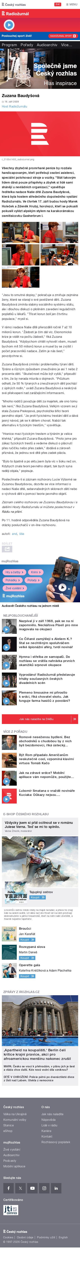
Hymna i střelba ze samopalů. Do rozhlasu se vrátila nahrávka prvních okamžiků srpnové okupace (47, 661)
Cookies (8, 1237)
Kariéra (46, 1131)
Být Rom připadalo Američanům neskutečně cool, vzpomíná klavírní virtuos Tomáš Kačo (46, 759)
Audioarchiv (47, 45)
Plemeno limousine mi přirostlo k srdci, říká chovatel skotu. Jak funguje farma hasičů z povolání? (44, 697)
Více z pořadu (15, 731)
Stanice (8, 1125)
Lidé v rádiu (49, 1125)
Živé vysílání (13, 588)
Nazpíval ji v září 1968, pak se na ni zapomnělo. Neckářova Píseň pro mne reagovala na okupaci (48, 625)
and (14, 534)
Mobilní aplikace (14, 1166)
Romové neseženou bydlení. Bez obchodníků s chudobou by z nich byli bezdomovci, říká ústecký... (45, 741)
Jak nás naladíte (52, 1114)
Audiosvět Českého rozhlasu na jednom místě (30, 605)
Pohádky (11, 580)
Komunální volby (14, 1120)
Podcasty (9, 1161)
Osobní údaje (25, 1237)
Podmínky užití (46, 1237)
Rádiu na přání (12, 511)
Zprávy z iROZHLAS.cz (21, 992)
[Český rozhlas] (14, 4)
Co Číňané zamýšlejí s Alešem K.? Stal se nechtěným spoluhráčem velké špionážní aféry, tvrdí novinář (46, 643)
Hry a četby (13, 572)
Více (66, 45)
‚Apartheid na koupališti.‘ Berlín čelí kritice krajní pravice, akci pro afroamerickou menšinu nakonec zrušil (37, 1054)
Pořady (27, 45)
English (63, 1237)
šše (21, 534)
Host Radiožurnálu (14, 106)
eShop (7, 1131)
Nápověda (48, 1120)
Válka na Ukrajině (15, 1114)
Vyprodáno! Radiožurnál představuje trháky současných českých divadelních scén (47, 679)
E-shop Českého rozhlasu (26, 814)
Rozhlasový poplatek (55, 1142)
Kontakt (46, 1136)
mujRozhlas (9, 561)
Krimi (34, 572)
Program (9, 45)
